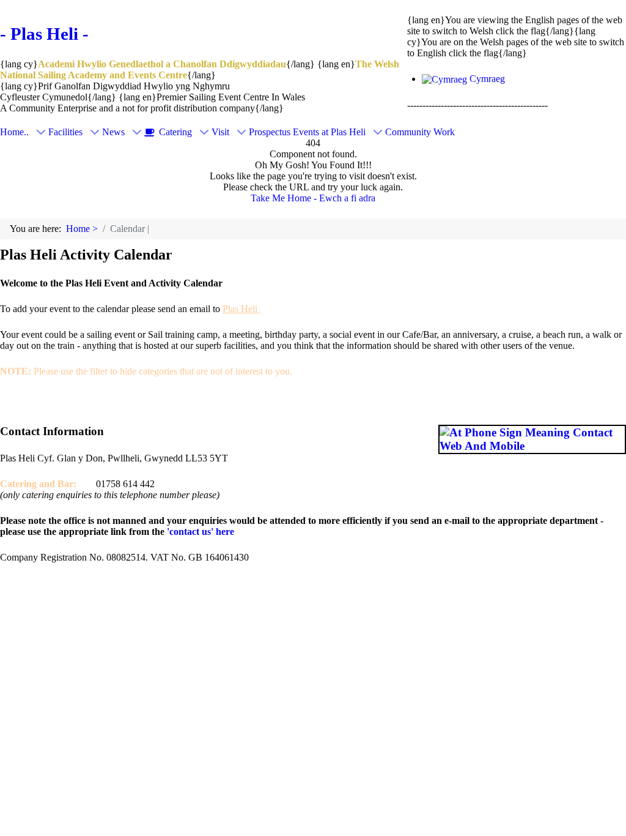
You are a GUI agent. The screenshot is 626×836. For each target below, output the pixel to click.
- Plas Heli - (44, 33)
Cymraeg (486, 78)
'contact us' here (199, 531)
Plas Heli (241, 309)
